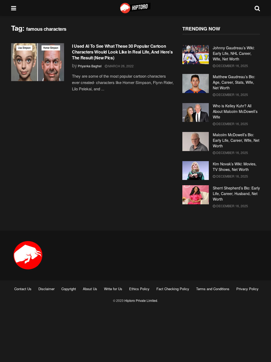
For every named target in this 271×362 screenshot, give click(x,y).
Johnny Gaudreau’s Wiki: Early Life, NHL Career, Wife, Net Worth (234, 53)
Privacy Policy (247, 288)
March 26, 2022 (120, 66)
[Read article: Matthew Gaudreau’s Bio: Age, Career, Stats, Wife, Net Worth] (195, 83)
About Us (90, 288)
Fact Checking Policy (172, 288)
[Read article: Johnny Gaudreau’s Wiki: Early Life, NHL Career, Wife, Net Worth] (195, 54)
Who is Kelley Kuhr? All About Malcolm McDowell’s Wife (235, 111)
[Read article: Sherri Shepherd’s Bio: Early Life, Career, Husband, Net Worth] (195, 194)
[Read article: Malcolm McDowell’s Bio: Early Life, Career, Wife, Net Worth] (195, 141)
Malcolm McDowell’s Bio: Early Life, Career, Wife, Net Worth (236, 140)
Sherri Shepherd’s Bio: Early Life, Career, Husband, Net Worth (236, 193)
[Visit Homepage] (135, 8)
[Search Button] (257, 8)
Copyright (68, 288)
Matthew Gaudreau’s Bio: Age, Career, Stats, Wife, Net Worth (234, 82)
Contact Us (22, 288)
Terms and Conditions (212, 288)
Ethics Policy (139, 288)
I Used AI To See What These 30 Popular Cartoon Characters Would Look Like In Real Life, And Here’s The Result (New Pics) (122, 52)
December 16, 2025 (231, 65)
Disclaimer (46, 288)
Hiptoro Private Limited (140, 300)
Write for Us (113, 288)
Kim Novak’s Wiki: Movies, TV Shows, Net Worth (234, 166)
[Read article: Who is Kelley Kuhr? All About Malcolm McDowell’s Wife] (195, 112)
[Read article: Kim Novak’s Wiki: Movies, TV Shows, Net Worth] (195, 170)
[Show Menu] (13, 8)
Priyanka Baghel (90, 66)
